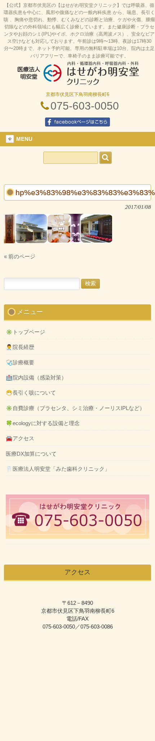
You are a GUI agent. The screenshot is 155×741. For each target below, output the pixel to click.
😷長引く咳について (31, 393)
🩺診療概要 (20, 362)
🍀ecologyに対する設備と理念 (43, 423)
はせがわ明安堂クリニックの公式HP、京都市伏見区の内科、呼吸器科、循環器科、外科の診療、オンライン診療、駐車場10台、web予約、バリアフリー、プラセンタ (77, 76)
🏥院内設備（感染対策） (36, 378)
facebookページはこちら (77, 122)
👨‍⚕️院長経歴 (20, 347)
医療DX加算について (31, 454)
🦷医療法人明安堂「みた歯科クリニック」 (58, 469)
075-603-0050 (84, 106)
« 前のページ (19, 256)
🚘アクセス (20, 438)
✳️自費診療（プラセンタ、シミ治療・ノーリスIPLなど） (75, 408)
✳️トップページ (25, 332)
